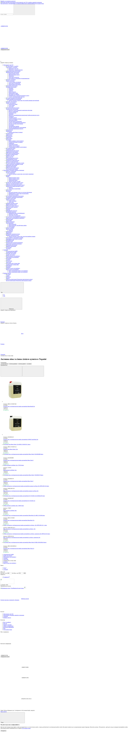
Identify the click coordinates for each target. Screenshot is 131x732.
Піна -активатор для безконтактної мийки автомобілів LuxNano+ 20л (19, 528)
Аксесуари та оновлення (14, 83)
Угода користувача (39, 3)
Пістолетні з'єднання (13, 194)
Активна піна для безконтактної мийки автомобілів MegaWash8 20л (19, 406)
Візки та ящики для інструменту (16, 140)
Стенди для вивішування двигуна (16, 96)
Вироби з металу (7, 273)
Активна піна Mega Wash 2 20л (10, 449)
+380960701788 (4, 26)
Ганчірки (5, 558)
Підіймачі (11, 88)
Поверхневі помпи (13, 180)
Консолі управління (13, 111)
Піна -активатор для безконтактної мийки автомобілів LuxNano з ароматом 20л (21, 537)
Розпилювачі (12, 226)
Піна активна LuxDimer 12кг (10, 470)
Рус (4, 294)
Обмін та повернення (18, 3)
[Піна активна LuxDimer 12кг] (66, 465)
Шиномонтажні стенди (14, 74)
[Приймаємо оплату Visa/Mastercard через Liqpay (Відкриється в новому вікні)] (12, 588)
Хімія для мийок (12, 200)
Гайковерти (11, 143)
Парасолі (11, 230)
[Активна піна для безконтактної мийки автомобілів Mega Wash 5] (66, 454)
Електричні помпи (13, 104)
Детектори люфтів (13, 120)
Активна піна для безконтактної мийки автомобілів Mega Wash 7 (18, 481)
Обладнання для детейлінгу (9, 557)
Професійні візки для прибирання (16, 213)
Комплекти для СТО (13, 68)
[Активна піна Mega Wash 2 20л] (66, 444)
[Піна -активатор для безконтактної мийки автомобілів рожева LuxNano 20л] (66, 486)
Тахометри (11, 116)
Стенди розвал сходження (15, 82)
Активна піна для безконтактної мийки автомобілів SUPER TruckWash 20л (20, 439)
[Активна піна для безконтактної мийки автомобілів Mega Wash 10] (66, 542)
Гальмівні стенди (13, 117)
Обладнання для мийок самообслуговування (13, 170)
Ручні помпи (12, 105)
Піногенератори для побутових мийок (18, 225)
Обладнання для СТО (8, 65)
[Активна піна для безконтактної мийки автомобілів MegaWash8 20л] (66, 390)
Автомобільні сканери (14, 126)
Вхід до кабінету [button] (7, 622)
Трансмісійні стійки (13, 93)
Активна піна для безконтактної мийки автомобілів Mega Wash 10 (18, 548)
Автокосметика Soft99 (8, 554)
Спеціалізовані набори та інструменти (18, 147)
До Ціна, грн (15, 573)
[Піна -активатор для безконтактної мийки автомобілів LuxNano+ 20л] (66, 525)
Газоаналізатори (12, 112)
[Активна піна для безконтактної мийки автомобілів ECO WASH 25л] (66, 495)
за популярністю (4, 363)
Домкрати (11, 89)
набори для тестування (14, 145)
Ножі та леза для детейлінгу (9, 563)
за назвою (29, 363)
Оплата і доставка (8, 3)
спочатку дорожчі (22, 363)
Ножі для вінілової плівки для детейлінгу (18, 270)
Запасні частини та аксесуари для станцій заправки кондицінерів (24, 100)
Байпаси (11, 187)
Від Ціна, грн (4, 573)
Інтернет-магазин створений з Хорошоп (10, 600)
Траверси (11, 90)
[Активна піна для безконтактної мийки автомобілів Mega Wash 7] (66, 475)
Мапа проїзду (4, 711)
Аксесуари (11, 106)
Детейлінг (5, 249)
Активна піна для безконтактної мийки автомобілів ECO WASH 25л (19, 500)
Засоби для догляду (7, 555)
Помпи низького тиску (14, 178)
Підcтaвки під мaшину (14, 94)
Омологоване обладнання (15, 84)
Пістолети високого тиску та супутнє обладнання (20, 192)
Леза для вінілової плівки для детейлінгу (18, 272)
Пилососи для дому (13, 214)
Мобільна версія (25, 598)
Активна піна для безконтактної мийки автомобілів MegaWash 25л (18, 520)
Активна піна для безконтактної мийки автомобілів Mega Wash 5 (18, 460)
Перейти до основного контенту (8, 1)
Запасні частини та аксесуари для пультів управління (21, 174)
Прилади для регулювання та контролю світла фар (20, 110)
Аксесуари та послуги (14, 77)
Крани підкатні (12, 91)
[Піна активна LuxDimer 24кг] (66, 505)
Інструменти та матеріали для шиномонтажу (19, 78)
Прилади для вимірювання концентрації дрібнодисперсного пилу (24, 115)
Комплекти (11, 76)
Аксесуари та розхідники (14, 188)
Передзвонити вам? (5, 49)
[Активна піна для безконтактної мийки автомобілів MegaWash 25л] (66, 515)
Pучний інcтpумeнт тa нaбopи (16, 142)
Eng (4, 296)
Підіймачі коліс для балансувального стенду (19, 95)
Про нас (2, 3)
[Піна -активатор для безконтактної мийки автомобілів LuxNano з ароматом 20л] (66, 533)
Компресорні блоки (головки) (16, 132)
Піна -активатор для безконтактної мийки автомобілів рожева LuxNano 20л (20, 491)
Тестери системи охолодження (16, 123)
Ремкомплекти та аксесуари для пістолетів (18, 193)
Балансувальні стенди (14, 73)
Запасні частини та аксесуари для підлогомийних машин (22, 236)
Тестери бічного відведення (15, 121)
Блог (34, 3)
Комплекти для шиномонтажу (16, 69)
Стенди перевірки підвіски (15, 118)
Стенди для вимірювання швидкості (17, 122)
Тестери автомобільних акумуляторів (17, 127)
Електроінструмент (13, 144)
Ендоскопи (11, 125)
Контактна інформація (28, 3)
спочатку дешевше (13, 363)
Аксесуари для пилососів (14, 215)
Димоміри (11, 114)
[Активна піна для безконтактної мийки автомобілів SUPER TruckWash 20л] (66, 423)
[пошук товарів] (24, 9)
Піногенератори (12, 224)
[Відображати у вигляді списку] (33, 371)
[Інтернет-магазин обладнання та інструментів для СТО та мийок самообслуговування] (7, 583)
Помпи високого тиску (14, 177)
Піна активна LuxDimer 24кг (10, 510)
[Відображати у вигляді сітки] (11, 371)
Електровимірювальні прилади (16, 128)
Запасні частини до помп (14, 181)
